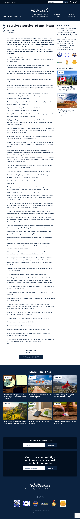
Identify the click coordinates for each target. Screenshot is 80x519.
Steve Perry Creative (48, 512)
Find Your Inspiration (40, 440)
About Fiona (6, 2)
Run (4, 16)
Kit (21, 16)
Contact (14, 2)
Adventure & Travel (58, 15)
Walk (10, 16)
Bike (16, 16)
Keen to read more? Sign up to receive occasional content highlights (40, 460)
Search (66, 2)
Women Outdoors (71, 15)
